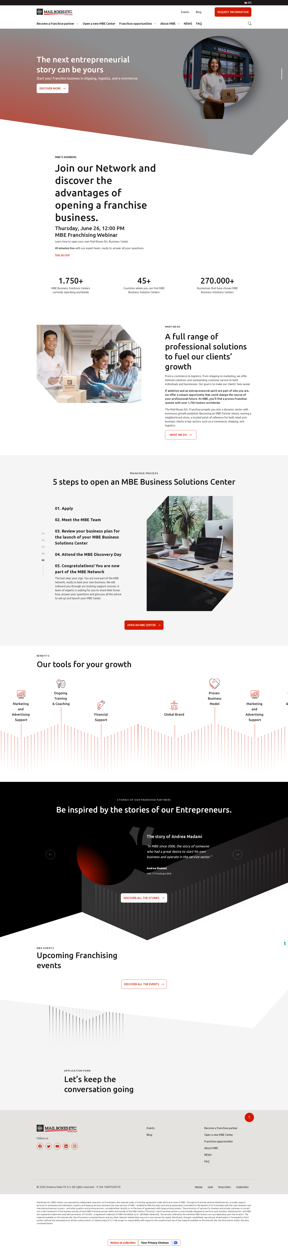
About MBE (168, 23)
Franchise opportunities (135, 23)
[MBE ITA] (56, 12)
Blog (198, 12)
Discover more (50, 88)
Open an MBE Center (141, 625)
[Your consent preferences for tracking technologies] (285, 943)
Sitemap (198, 1187)
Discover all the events (141, 984)
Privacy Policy (224, 1187)
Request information (233, 12)
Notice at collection (123, 1242)
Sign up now (62, 254)
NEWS (188, 23)
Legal (210, 1187)
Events (185, 12)
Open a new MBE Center (99, 23)
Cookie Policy (242, 1187)
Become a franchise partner (55, 23)
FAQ (199, 23)
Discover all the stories (141, 897)
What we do (178, 434)
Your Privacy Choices (155, 1242)
